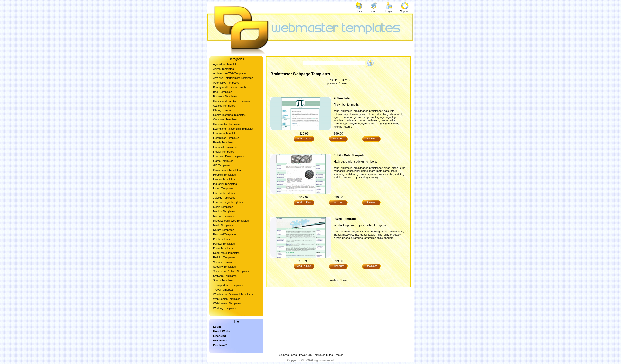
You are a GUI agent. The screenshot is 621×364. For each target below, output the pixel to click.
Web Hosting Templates (227, 303)
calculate (389, 110)
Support (404, 11)
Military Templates (223, 216)
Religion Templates (224, 257)
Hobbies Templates (224, 174)
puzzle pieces (342, 237)
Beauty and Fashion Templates (231, 87)
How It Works (221, 331)
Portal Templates (223, 248)
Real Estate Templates (226, 252)
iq (402, 231)
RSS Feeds (220, 340)
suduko (348, 177)
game (364, 171)
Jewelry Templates (224, 197)
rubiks (374, 174)
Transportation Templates (228, 285)
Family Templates (223, 142)
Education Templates (225, 133)
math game (358, 120)
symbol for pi (368, 123)
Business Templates (225, 96)
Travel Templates (223, 289)
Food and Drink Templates (228, 156)
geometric (360, 117)
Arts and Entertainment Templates (233, 78)
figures (338, 117)
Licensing (219, 335)
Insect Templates (223, 188)
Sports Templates (223, 280)
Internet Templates (224, 193)
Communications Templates (229, 114)
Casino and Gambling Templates (232, 101)
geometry (372, 117)
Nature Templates (223, 229)
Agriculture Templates (226, 64)
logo (382, 117)
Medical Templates (224, 211)
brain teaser (361, 110)
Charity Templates (224, 110)
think (380, 237)
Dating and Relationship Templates (233, 128)
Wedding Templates (224, 308)
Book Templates (222, 91)
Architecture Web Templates (229, 73)
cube (402, 167)
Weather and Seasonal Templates (233, 294)
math (348, 120)
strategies (357, 237)
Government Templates (227, 170)
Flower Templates (223, 151)
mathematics (388, 120)
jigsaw (337, 234)
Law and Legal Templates (228, 202)
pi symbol (354, 123)
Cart (373, 11)
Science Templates (224, 262)
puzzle (388, 234)
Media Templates (223, 206)
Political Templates (224, 243)
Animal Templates (223, 68)
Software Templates (225, 275)
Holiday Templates (224, 179)
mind (379, 234)
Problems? (220, 345)
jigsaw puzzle (350, 234)
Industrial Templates (225, 183)
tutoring (338, 126)
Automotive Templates (226, 82)
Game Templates (223, 160)
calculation (340, 114)
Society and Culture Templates (231, 271)
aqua (336, 110)
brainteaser (376, 110)
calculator (353, 114)
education (381, 114)
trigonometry (390, 123)
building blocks (379, 231)
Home (359, 11)
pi (346, 123)
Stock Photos (335, 354)
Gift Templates (221, 165)
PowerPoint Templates (312, 354)
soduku (398, 174)
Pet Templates (221, 239)
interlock (395, 231)
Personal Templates (225, 234)
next (344, 83)
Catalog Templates (224, 105)
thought (388, 237)
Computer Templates (225, 119)
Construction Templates (227, 124)
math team (373, 120)
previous (332, 83)
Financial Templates (225, 147)
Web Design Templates (226, 298)
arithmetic (346, 110)
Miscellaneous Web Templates (231, 220)
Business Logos (287, 354)
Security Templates (224, 266)
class (363, 114)
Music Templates (223, 225)
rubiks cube (386, 174)
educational (395, 114)
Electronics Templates (226, 137)
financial (347, 117)
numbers (339, 123)
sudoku (338, 177)
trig (380, 123)
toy (356, 177)
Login (388, 11)
